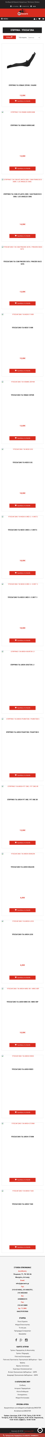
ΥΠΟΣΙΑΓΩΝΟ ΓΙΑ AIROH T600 (22, 1204)
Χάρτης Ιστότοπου (22, 1366)
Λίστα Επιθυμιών (22, 1391)
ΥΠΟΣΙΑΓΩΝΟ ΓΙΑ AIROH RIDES (22, 1069)
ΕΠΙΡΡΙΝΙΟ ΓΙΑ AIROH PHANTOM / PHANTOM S (22, 732)
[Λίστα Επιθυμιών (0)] (40, 19)
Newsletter (22, 1334)
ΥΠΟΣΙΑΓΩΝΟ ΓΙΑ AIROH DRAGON (22, 867)
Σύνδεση (22, 1385)
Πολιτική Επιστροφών (22, 1356)
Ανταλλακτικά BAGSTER (22, 1411)
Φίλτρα (8, 37)
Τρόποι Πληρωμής (22, 1353)
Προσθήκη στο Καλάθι (23, 101)
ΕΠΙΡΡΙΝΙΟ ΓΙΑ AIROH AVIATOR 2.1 (23, 665)
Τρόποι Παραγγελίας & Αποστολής (22, 1350)
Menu (5, 19)
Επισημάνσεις (22, 1395)
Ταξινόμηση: (23, 37)
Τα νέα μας (22, 1328)
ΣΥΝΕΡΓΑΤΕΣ (25, 6)
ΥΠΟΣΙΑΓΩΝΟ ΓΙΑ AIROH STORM (22, 1137)
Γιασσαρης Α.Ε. (29, 1431)
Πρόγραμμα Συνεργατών (22, 1331)
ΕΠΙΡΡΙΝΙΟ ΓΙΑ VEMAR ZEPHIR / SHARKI (22, 85)
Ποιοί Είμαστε (22, 1321)
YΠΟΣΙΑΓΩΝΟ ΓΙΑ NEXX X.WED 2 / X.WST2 (22, 530)
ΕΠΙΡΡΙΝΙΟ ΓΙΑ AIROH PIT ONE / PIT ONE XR (22, 800)
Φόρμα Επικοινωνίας (22, 1325)
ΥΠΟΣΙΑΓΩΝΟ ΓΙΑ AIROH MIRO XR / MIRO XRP (22, 1002)
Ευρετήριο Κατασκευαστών (22, 1369)
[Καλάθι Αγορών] (43, 19)
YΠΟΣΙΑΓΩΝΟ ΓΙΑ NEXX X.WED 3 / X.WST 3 (22, 597)
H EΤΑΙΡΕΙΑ (15, 6)
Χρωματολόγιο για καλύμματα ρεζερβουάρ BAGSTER (22, 1408)
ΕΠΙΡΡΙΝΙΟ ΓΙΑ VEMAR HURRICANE (23, 125)
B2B (34, 6)
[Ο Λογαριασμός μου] (35, 19)
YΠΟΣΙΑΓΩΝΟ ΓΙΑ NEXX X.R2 (22, 462)
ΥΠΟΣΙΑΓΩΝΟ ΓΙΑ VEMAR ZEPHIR (22, 395)
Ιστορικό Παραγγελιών (22, 1388)
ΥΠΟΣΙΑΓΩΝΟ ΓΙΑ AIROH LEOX (22, 934)
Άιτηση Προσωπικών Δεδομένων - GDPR (22, 1372)
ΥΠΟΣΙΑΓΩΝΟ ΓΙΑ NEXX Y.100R (22, 328)
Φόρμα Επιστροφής (22, 1398)
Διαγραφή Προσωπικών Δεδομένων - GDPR (22, 1375)
